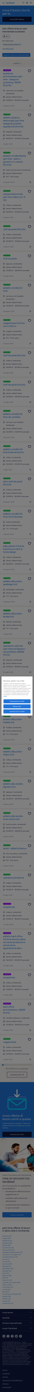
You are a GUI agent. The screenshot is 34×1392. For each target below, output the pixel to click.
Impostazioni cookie (17, 701)
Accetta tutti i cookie (17, 711)
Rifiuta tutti (17, 706)
